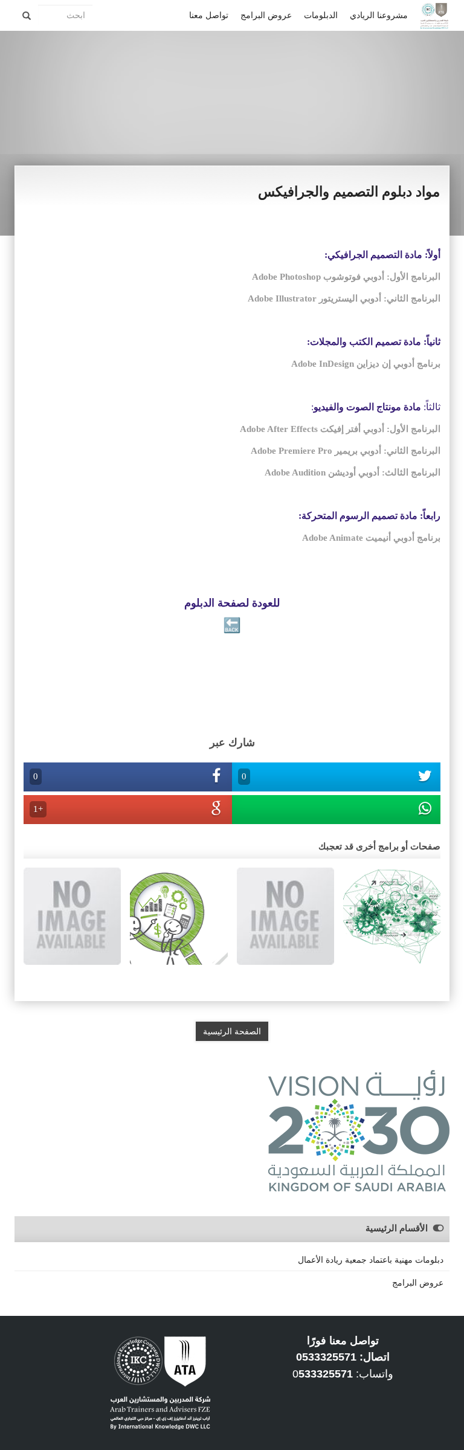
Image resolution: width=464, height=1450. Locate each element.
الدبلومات (321, 15)
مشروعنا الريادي (379, 15)
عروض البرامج (266, 15)
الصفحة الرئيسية (232, 1031)
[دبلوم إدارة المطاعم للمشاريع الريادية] (72, 915)
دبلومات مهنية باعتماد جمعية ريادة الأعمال (370, 1260)
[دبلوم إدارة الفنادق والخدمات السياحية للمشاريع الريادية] (285, 915)
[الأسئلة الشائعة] (391, 915)
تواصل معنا (208, 15)
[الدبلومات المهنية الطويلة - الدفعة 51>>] (178, 915)
